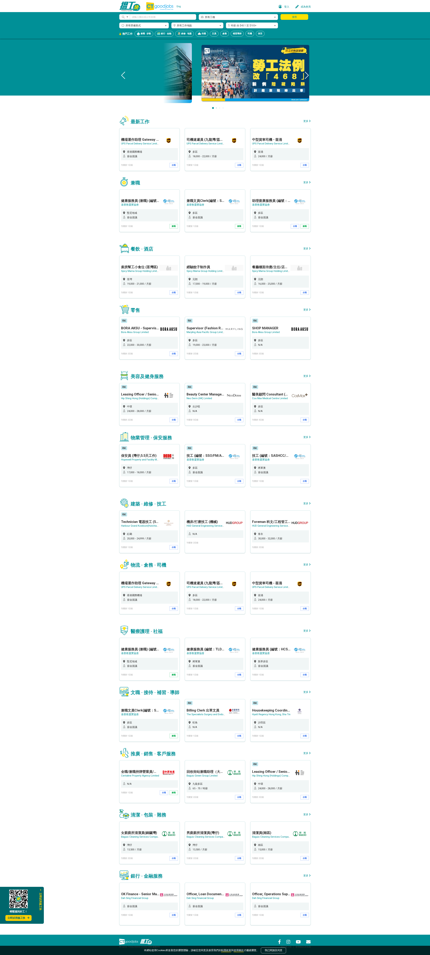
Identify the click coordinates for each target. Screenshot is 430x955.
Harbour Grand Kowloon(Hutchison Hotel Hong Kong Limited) (155, 525)
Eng (179, 6)
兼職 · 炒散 (145, 33)
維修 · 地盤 (186, 33)
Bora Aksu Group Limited (135, 332)
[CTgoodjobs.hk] (128, 941)
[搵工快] (146, 941)
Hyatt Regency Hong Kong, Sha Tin (271, 714)
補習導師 (237, 33)
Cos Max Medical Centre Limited (270, 398)
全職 (174, 165)
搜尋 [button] (294, 17)
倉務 (224, 33)
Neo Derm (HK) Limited (199, 398)
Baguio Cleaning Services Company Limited (145, 836)
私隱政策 (226, 950)
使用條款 (239, 950)
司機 (250, 33)
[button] (124, 17)
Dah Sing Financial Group (134, 898)
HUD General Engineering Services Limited (209, 525)
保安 (260, 33)
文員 (214, 33)
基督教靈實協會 (130, 204)
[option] (149, 149)
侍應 (203, 33)
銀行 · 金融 (165, 33)
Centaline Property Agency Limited (140, 775)
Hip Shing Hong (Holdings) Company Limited (145, 398)
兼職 (174, 226)
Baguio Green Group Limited (202, 775)
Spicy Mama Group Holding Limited (140, 271)
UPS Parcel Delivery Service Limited (140, 143)
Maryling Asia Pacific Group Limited (206, 332)
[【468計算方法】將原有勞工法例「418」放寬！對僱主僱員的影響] (215, 72)
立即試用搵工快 (16, 917)
